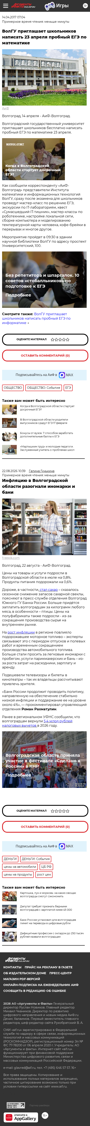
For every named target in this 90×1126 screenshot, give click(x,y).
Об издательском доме (24, 973)
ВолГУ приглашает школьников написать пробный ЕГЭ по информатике (36, 318)
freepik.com (11, 558)
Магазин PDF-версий (21, 979)
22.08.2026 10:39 (14, 471)
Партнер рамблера (39, 1105)
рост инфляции (21, 632)
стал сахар (48, 590)
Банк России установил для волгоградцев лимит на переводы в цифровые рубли (48, 921)
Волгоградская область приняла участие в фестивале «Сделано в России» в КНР (42, 761)
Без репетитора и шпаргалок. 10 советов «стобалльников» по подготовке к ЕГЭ (42, 281)
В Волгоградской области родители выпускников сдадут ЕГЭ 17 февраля (44, 421)
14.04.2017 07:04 (13, 17)
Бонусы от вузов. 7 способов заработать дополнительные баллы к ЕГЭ (46, 434)
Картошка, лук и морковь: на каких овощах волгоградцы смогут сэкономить (48, 894)
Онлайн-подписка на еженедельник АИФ (40, 985)
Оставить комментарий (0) (45, 355)
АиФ (5, 108)
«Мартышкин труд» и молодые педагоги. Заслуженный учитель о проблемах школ (47, 448)
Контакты (12, 967)
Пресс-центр (60, 973)
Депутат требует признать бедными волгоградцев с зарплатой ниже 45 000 (46, 908)
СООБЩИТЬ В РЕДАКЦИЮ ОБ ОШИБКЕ (34, 991)
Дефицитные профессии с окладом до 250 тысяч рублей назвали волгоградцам (52, 935)
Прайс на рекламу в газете (48, 967)
